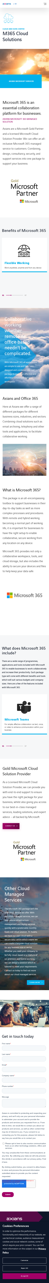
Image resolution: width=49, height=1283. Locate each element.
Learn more (35, 982)
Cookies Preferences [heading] (16, 1226)
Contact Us (10, 826)
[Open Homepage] (14, 1219)
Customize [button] (24, 1260)
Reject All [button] (24, 1268)
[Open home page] (6, 4)
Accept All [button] (24, 1276)
